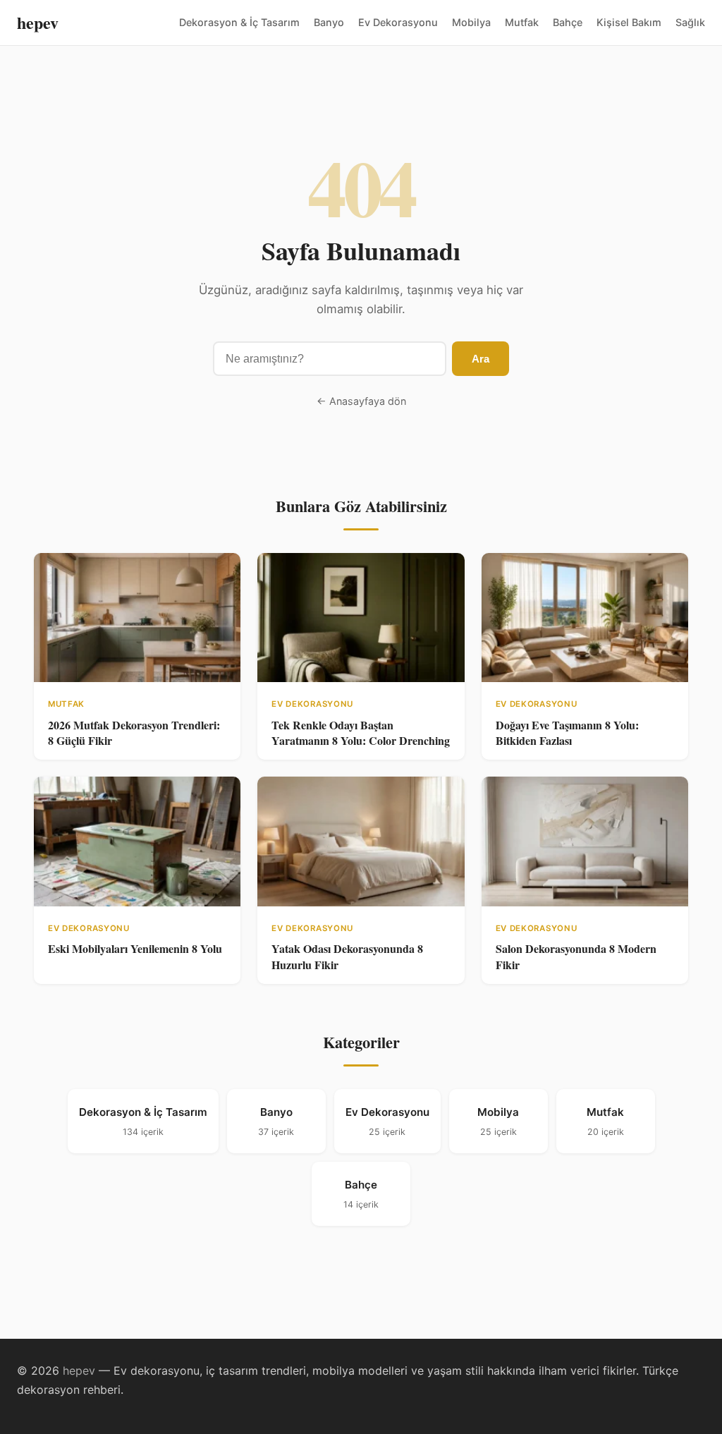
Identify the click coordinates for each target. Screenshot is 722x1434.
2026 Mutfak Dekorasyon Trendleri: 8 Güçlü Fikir (134, 732)
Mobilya (471, 22)
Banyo (329, 22)
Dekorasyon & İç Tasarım (239, 22)
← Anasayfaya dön (361, 401)
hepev (38, 22)
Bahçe (567, 22)
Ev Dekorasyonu (398, 22)
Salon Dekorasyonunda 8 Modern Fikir (576, 956)
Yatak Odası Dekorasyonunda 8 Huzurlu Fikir (347, 956)
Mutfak (522, 22)
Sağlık (690, 22)
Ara (480, 359)
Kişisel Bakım (628, 22)
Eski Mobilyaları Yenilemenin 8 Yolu (135, 948)
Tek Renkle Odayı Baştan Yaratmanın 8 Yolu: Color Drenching (360, 732)
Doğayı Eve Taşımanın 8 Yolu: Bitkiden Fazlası (567, 732)
